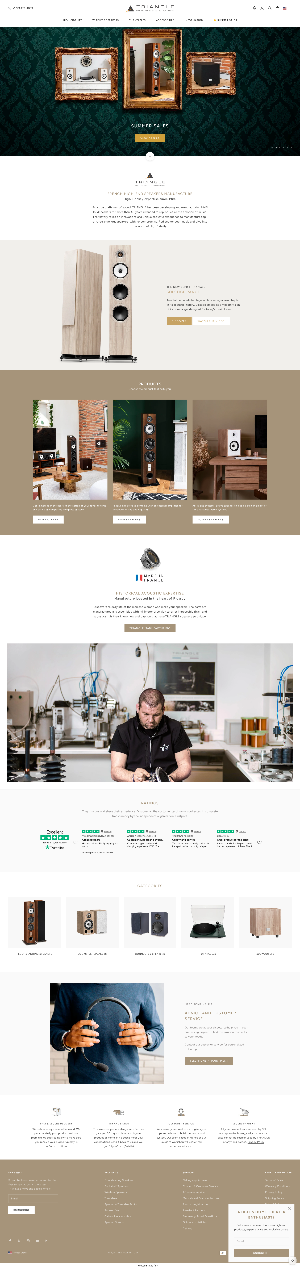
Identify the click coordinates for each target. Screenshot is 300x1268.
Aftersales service (194, 1192)
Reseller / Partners (194, 1210)
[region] (150, 78)
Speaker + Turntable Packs (121, 1204)
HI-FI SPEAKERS (129, 519)
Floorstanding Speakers (119, 1180)
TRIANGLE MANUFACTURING (150, 628)
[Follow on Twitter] (19, 1240)
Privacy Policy (256, 1142)
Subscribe (261, 1253)
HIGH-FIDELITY (72, 20)
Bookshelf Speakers (116, 1186)
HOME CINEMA (48, 519)
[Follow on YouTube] (37, 1240)
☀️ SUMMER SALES (225, 20)
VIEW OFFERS (150, 138)
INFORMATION (194, 20)
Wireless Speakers (116, 1192)
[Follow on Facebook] (10, 1240)
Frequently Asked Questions (200, 1216)
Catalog (188, 1228)
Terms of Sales (274, 1180)
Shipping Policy (274, 1198)
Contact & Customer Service (200, 1186)
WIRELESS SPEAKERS (105, 20)
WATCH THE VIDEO (211, 321)
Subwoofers (112, 1210)
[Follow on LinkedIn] (46, 1240)
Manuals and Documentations (201, 1198)
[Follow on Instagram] (28, 1240)
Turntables (111, 1198)
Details (129, 1146)
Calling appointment (195, 1180)
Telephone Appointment (209, 1060)
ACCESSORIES (165, 20)
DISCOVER (179, 321)
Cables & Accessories (118, 1216)
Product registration (195, 1204)
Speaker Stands (114, 1222)
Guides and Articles (195, 1222)
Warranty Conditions (278, 1186)
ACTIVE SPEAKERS (211, 519)
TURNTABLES (137, 20)
